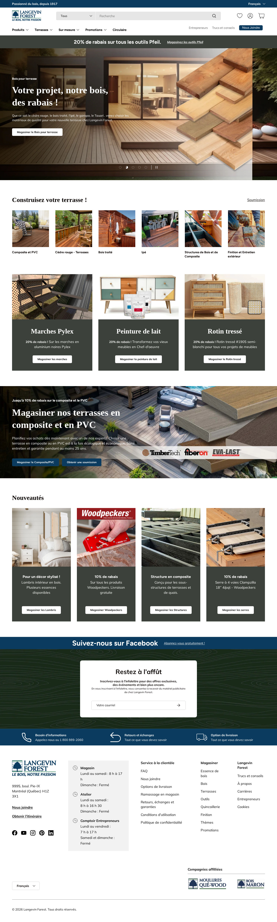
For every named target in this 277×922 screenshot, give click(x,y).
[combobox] (138, 16)
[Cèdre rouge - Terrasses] (73, 228)
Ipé (144, 252)
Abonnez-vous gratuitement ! (184, 643)
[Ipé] (160, 228)
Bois (204, 783)
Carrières (244, 791)
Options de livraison (156, 786)
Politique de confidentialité (161, 822)
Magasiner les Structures (171, 610)
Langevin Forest (35, 909)
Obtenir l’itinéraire (27, 816)
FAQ (144, 771)
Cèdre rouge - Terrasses (71, 252)
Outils (205, 799)
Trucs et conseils (223, 28)
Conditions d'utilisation (158, 814)
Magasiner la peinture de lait (138, 359)
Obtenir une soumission (81, 462)
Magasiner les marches (52, 359)
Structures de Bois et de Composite (201, 254)
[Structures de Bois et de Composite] (203, 228)
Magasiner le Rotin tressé (225, 359)
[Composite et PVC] (30, 228)
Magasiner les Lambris (41, 610)
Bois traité (105, 252)
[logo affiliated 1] (207, 884)
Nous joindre (22, 807)
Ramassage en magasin (160, 794)
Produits (18, 30)
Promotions (93, 30)
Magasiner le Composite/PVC (35, 462)
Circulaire (119, 30)
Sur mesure (67, 30)
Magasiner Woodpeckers (106, 610)
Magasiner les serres (235, 610)
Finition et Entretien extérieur (241, 254)
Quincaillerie (210, 807)
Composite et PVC (25, 252)
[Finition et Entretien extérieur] (246, 228)
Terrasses (41, 30)
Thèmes (207, 822)
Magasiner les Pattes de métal (36, 128)
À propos (244, 783)
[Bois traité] (117, 228)
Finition (206, 814)
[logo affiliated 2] (250, 884)
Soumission (256, 200)
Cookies (243, 807)
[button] (261, 16)
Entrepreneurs (198, 28)
